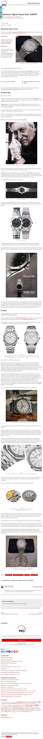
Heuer (6, 705)
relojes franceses (36, 708)
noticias (7, 707)
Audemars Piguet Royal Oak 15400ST (19, 32)
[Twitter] (1, 9)
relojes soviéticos (27, 710)
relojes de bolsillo (18, 708)
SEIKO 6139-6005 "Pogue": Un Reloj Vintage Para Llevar (11, 661)
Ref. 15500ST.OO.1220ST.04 (27, 319)
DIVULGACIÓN (13, 18)
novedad (14, 707)
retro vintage (37, 710)
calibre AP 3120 (19, 364)
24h (2, 702)
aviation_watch (4, 692)
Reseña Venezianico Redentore (7, 657)
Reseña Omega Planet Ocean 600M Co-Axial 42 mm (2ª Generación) (14, 670)
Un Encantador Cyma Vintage (12, 685)
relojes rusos (16, 710)
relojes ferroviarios (28, 708)
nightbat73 (3, 689)
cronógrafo (21, 702)
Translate (9, 25)
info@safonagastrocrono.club (7, 717)
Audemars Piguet (4, 104)
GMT (33, 703)
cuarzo (30, 702)
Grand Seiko (37, 703)
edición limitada (6, 703)
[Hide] (0, 19)
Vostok (30, 711)
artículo (12, 249)
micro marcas (31, 705)
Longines (16, 705)
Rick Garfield (3, 687)
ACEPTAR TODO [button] (8, 736)
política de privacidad (18, 644)
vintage (24, 711)
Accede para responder (37, 586)
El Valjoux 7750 (4, 668)
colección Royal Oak (6, 313)
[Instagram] (1, 13)
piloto (29, 707)
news (40, 705)
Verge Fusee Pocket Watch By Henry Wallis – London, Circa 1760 (23, 691)
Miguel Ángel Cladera (9, 586)
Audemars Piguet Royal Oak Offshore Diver (10, 89)
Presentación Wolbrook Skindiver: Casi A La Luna (10, 674)
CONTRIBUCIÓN (8, 18)
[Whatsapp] (1, 11)
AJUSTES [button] (3, 736)
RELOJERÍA (18, 18)
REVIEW (22, 18)
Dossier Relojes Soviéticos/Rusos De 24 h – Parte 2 (16, 689)
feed (13, 703)
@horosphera (9, 53)
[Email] (1, 17)
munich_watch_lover (10, 16)
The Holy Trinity (29, 71)
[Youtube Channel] (14, 652)
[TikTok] (9, 652)
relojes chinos (10, 708)
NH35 (2, 707)
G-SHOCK (29, 703)
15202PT (21, 75)
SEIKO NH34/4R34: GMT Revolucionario (8, 663)
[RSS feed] (17, 652)
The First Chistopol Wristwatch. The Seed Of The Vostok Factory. (19, 683)
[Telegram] (1, 15)
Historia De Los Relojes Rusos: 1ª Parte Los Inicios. (11, 666)
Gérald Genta (24, 119)
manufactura (22, 705)
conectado (13, 603)
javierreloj (3, 694)
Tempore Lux (15, 711)
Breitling (5, 702)
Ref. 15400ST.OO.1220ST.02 (21, 318)
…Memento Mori (10, 687)
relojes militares (6, 710)
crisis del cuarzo (36, 98)
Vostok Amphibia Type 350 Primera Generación (10, 672)
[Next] (39, 458)
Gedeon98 (3, 679)
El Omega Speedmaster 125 (10, 681)
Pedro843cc (3, 683)
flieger (24, 703)
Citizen (8, 702)
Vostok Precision (4, 665)
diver (37, 702)
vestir (20, 711)
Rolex (2, 711)
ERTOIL (2, 681)
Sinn (11, 711)
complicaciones (13, 702)
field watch (19, 703)
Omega (20, 707)
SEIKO (7, 711)
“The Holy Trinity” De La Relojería (8, 81)
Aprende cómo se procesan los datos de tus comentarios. (29, 608)
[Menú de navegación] (4, 9)
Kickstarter (10, 705)
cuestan (31, 526)
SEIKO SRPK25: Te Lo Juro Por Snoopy (13, 696)
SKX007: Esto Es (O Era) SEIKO (6, 659)
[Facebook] (1, 7)
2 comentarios (17, 16)
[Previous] (3, 458)
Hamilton (2, 705)
